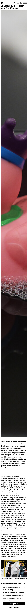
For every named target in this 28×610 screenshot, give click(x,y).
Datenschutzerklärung (13, 600)
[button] (15, 3)
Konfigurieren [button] (14, 607)
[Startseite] (3, 3)
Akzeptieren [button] (14, 604)
